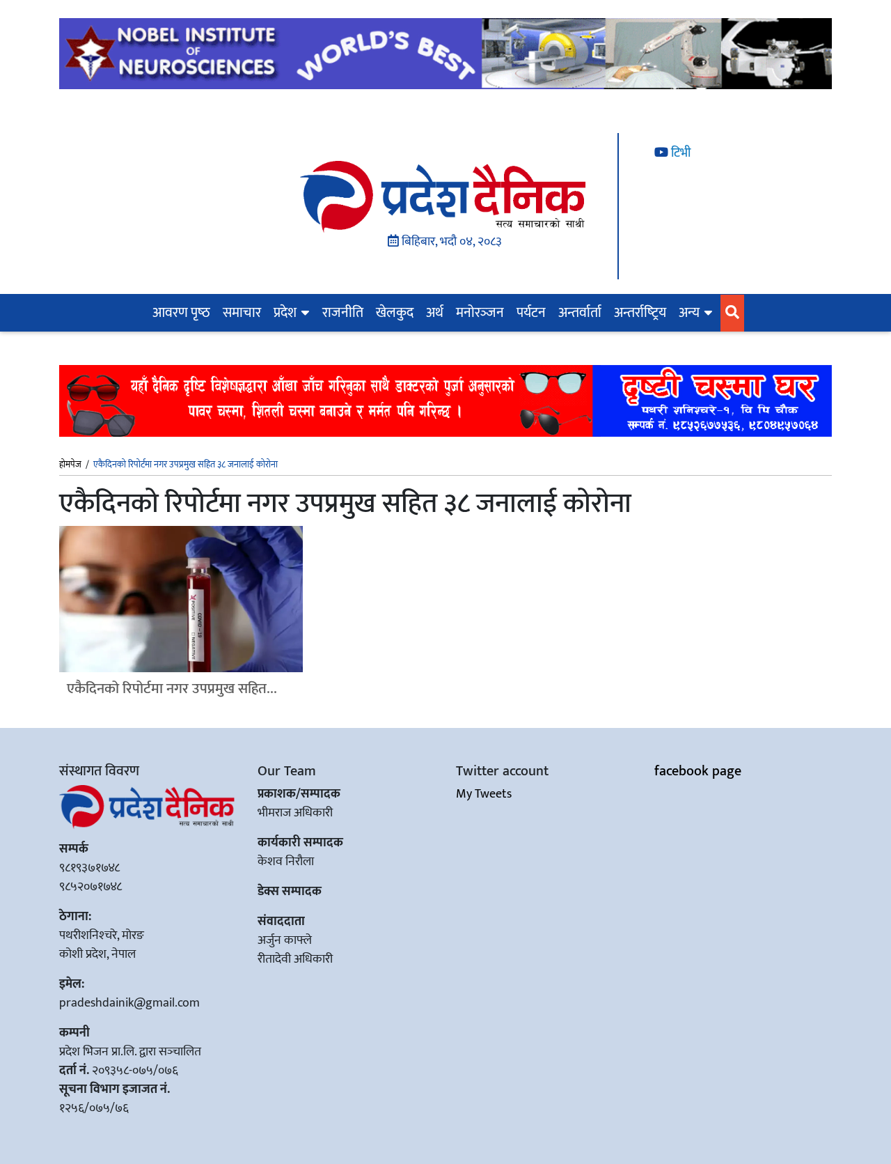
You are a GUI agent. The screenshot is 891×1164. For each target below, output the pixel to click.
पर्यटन (531, 313)
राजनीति (342, 313)
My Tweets (484, 794)
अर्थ (434, 313)
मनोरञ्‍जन (480, 313)
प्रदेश (285, 313)
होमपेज (70, 465)
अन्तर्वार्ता (579, 313)
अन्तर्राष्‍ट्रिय (640, 313)
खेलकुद (394, 313)
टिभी (679, 153)
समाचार (242, 313)
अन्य (689, 313)
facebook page (697, 771)
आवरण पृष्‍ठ (181, 313)
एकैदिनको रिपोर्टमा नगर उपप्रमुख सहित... (172, 688)
